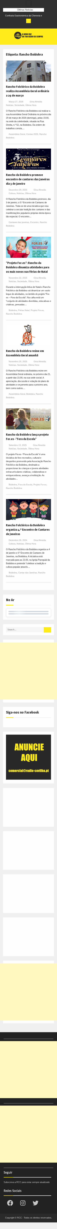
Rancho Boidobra (14, 314)
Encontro (34, 222)
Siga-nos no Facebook (22, 712)
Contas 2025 (32, 134)
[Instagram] (10, 25)
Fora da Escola (25, 484)
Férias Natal (24, 310)
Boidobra (13, 310)
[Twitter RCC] (16, 25)
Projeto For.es (37, 310)
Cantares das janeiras (19, 222)
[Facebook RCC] (5, 25)
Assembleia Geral (17, 134)
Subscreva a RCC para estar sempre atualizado (27, 1182)
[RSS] (21, 25)
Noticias (9, 105)
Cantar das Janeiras (27, 572)
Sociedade (19, 105)
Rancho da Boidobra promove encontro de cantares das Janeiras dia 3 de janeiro (28, 179)
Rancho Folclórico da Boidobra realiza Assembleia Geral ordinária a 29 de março (27, 91)
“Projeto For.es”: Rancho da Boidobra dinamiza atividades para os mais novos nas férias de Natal (27, 267)
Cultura (12, 193)
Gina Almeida (36, 101)
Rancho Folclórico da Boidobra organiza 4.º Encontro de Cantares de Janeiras (28, 529)
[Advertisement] (28, 671)
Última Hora (30, 105)
